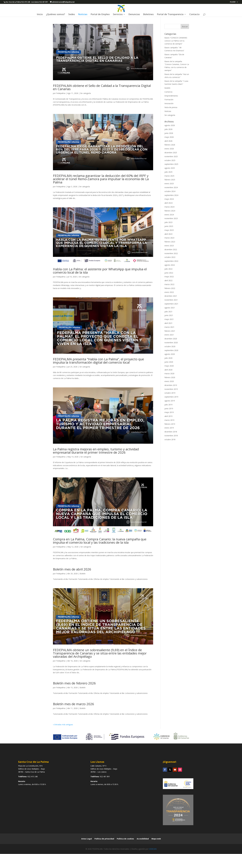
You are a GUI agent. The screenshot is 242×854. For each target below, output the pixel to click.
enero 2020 (169, 381)
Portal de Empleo (100, 14)
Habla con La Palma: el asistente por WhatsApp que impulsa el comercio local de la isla (100, 271)
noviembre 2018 (171, 435)
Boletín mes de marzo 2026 (73, 704)
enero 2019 (169, 428)
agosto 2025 (169, 168)
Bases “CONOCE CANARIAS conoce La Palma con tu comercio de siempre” (175, 41)
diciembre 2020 (170, 338)
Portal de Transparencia (170, 14)
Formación (168, 99)
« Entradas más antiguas (63, 724)
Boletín (82, 573)
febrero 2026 (169, 145)
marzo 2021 (169, 327)
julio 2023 (168, 222)
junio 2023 (168, 226)
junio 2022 (168, 273)
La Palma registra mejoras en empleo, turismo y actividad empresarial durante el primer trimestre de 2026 (96, 451)
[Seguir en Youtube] (175, 770)
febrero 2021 (169, 331)
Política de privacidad (104, 839)
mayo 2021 (169, 319)
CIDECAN (153, 849)
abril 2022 (168, 280)
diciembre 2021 (170, 296)
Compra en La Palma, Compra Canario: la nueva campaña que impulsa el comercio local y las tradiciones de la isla (99, 541)
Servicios (118, 14)
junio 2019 (168, 408)
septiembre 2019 (171, 397)
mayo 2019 (169, 412)
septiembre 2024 (171, 195)
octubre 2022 (169, 257)
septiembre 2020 (171, 350)
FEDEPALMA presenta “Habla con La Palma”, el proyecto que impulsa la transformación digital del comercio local (98, 361)
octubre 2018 (169, 439)
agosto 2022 (169, 265)
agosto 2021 (169, 307)
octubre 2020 (169, 346)
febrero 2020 (169, 377)
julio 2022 (168, 269)
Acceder (233, 2)
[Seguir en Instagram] (180, 770)
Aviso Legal (86, 839)
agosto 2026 (169, 125)
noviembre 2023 (171, 218)
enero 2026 (169, 148)
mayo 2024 (169, 199)
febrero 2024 (169, 211)
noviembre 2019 (171, 389)
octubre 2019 (169, 393)
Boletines (148, 14)
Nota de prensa (170, 107)
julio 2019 (168, 404)
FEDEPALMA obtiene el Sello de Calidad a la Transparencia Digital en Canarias (102, 87)
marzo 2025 (169, 176)
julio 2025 (168, 172)
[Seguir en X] (170, 770)
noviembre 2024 (171, 187)
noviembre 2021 (171, 300)
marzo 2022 (169, 284)
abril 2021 (168, 323)
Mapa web (156, 839)
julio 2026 (168, 129)
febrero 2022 (169, 288)
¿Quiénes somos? (55, 14)
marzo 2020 (169, 373)
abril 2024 (168, 203)
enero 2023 (169, 245)
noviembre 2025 (171, 156)
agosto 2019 (169, 400)
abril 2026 (168, 141)
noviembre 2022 (171, 253)
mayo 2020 (169, 366)
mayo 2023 (169, 230)
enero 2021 (169, 335)
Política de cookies (125, 839)
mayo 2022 (169, 276)
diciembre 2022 (170, 249)
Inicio (40, 14)
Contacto (194, 14)
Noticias (82, 14)
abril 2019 (168, 416)
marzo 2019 (169, 420)
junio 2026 (168, 133)
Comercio (168, 92)
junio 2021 (168, 315)
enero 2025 (169, 183)
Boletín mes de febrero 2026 (74, 683)
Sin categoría (85, 93)
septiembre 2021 (171, 304)
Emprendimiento (171, 96)
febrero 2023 (169, 241)
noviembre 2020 (171, 342)
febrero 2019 (169, 424)
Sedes (71, 14)
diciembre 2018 (170, 431)
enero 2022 (169, 292)
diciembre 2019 (170, 385)
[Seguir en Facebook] (165, 770)
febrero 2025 (169, 179)
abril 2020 (168, 370)
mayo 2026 (169, 137)
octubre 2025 (169, 160)
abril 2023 (168, 234)
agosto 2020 (169, 354)
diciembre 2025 (170, 152)
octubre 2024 (169, 191)
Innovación (168, 103)
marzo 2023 (169, 238)
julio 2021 (168, 311)
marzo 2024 (169, 207)
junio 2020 (168, 362)
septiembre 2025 (171, 164)
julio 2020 (168, 358)
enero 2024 (169, 214)
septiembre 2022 (171, 261)
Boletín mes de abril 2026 (72, 569)
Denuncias (134, 14)
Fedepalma (60, 93)
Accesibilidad (143, 839)
